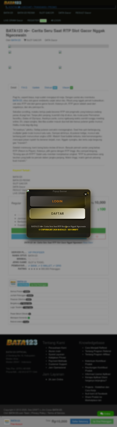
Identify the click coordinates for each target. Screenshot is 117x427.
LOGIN (57, 201)
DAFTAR (57, 213)
